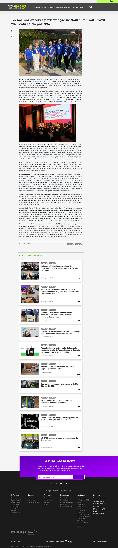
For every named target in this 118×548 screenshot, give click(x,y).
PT (101, 1)
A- (109, 1)
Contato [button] (75, 7)
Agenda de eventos (33, 502)
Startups (46, 502)
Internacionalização (66, 506)
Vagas (46, 504)
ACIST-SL (44, 148)
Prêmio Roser (64, 500)
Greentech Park (65, 498)
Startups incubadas (83, 514)
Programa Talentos (66, 502)
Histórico (14, 508)
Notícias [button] (43, 7)
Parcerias (14, 510)
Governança (15, 506)
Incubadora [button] (67, 7)
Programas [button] (59, 7)
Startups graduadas (83, 516)
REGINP (58, 101)
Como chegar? (16, 500)
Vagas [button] (81, 7)
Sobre (13, 498)
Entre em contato (99, 498)
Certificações (81, 519)
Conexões (63, 504)
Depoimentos (15, 512)
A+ (112, 1)
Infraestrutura (15, 502)
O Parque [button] (37, 7)
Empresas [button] (51, 7)
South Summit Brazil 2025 (41, 81)
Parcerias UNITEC (82, 523)
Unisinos (68, 85)
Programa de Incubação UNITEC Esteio (83, 500)
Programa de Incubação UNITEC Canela (83, 506)
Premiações (15, 504)
